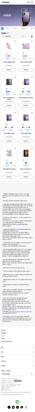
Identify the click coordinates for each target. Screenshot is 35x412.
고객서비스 (3, 366)
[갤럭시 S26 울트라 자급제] (26, 82)
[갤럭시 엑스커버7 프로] (26, 153)
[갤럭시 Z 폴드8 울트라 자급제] (9, 82)
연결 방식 (23, 28)
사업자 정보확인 (18, 381)
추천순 (7, 28)
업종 (2, 352)
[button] (6, 53)
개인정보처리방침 (9, 374)
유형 (15, 28)
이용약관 (3, 371)
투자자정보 (3, 333)
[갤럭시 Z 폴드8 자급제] (26, 46)
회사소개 (3, 330)
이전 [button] (3, 59)
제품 (2, 347)
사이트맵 (8, 371)
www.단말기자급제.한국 (21, 224)
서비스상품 (3, 361)
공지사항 (3, 338)
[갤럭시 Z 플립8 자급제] (9, 46)
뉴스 (2, 336)
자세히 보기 (9, 70)
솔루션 (2, 356)
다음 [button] (15, 59)
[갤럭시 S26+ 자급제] (9, 117)
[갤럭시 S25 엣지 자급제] (9, 153)
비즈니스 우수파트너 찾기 (6, 341)
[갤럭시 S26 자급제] (26, 117)
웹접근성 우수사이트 (17, 402)
